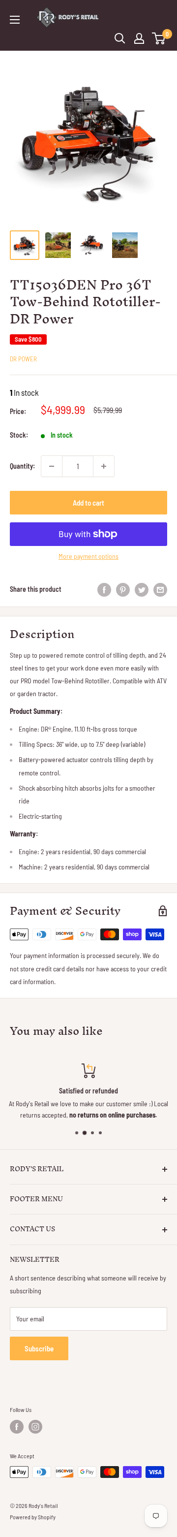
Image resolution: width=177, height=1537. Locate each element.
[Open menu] (15, 20)
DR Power (23, 359)
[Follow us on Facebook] (17, 1427)
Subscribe (39, 1348)
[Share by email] (160, 589)
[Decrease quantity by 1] (51, 466)
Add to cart (88, 502)
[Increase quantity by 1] (103, 466)
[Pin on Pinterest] (123, 589)
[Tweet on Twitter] (141, 589)
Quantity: (22, 466)
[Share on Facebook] (104, 589)
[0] (159, 38)
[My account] (139, 38)
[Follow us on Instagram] (35, 1427)
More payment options (88, 556)
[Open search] (120, 38)
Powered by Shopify (33, 1516)
